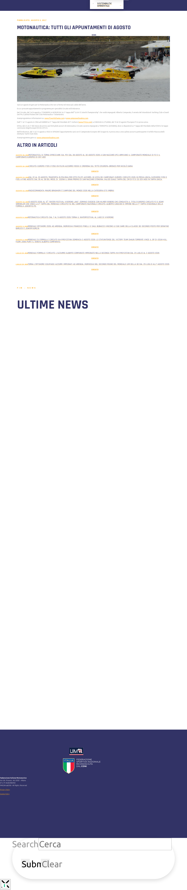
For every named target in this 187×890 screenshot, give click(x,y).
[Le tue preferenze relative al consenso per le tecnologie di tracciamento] (4, 885)
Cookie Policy (5, 794)
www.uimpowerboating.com (77, 118)
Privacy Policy (5, 790)
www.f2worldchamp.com (54, 118)
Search (25, 844)
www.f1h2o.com (85, 122)
